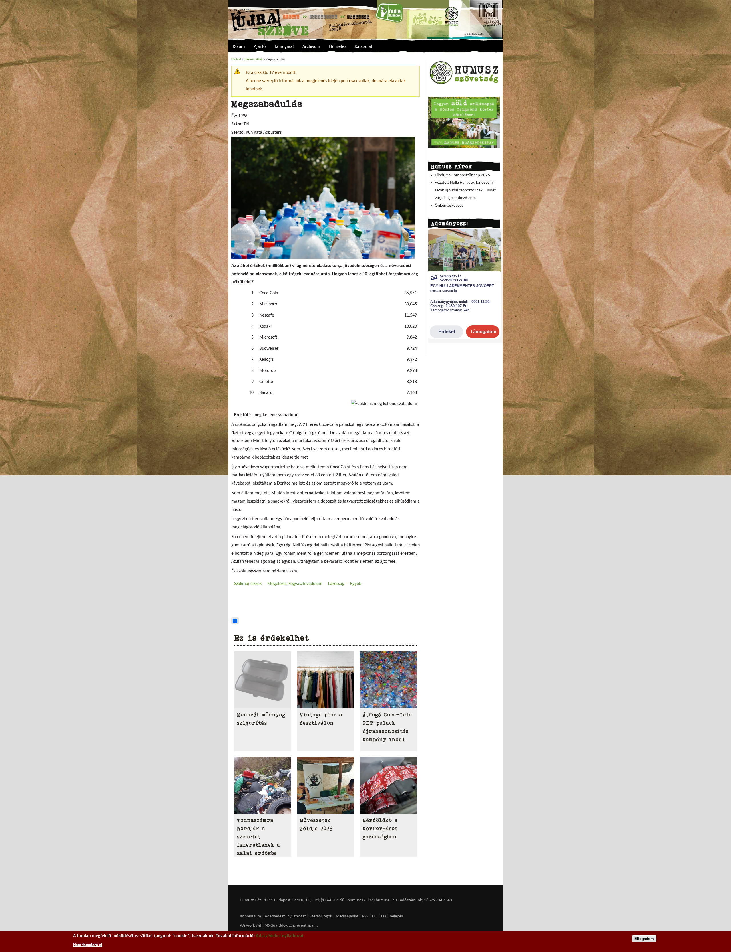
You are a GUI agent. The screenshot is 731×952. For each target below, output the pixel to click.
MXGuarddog (276, 925)
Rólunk (239, 46)
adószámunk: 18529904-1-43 (426, 900)
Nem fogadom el (87, 944)
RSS (365, 916)
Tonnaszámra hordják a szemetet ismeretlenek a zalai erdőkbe (258, 836)
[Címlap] (365, 19)
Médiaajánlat (347, 916)
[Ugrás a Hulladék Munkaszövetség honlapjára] (464, 84)
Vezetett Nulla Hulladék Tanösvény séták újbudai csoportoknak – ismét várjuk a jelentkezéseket (465, 190)
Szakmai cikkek (253, 59)
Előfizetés (337, 46)
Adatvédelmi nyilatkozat (285, 916)
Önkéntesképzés (449, 206)
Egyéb (355, 584)
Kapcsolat (363, 46)
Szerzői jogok (321, 916)
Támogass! (284, 46)
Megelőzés (277, 584)
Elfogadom (644, 939)
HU (374, 916)
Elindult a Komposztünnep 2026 (462, 175)
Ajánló (260, 46)
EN (383, 916)
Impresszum (250, 916)
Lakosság (336, 584)
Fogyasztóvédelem (305, 584)
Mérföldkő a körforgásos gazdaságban (380, 828)
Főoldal (236, 59)
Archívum (311, 46)
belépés (396, 916)
